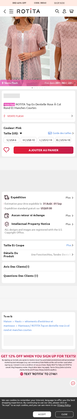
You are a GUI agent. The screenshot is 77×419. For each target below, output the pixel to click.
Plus (68, 197)
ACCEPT (42, 414)
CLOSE (64, 414)
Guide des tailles (62, 133)
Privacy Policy (64, 405)
